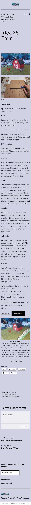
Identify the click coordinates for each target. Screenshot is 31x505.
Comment (24, 426)
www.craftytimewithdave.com (13, 292)
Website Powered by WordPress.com (14, 498)
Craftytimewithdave (9, 394)
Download (18, 314)
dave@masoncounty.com (11, 302)
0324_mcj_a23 (5, 313)
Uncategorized (15, 396)
